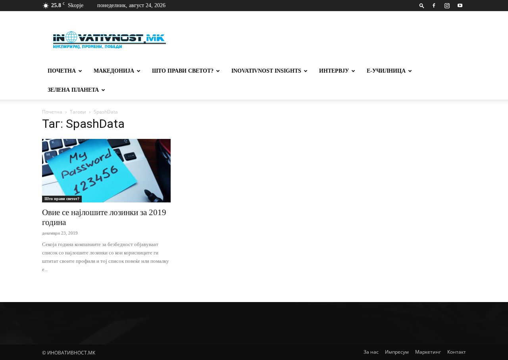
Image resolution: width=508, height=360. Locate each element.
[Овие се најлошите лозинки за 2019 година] (106, 170)
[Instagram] (447, 5)
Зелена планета (73, 90)
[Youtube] (460, 5)
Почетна (62, 71)
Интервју (334, 71)
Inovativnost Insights (266, 71)
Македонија (114, 71)
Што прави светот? (183, 71)
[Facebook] (434, 5)
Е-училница (386, 71)
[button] (422, 5)
